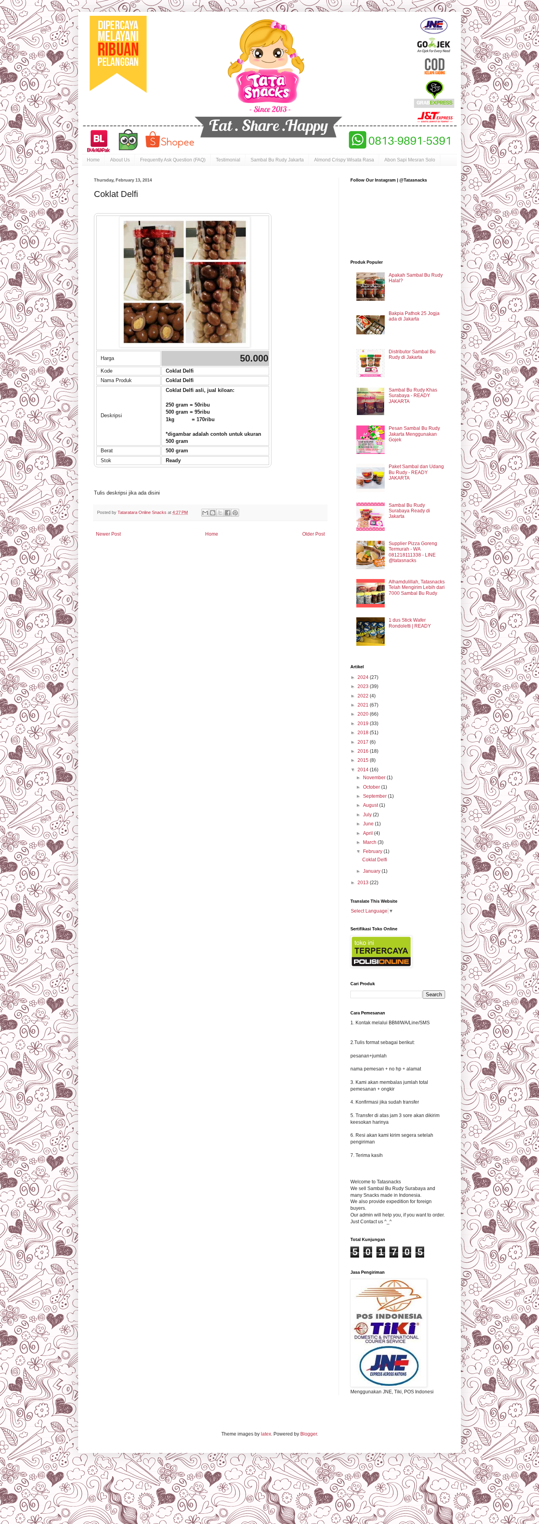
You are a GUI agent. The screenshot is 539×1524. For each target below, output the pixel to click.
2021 (363, 705)
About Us (120, 160)
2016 (363, 751)
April (368, 833)
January (372, 871)
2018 (363, 732)
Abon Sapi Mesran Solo (409, 160)
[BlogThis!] (213, 513)
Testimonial (228, 160)
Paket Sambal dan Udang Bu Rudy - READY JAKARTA (416, 472)
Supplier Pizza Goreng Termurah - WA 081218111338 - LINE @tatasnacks (413, 552)
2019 (363, 723)
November (375, 777)
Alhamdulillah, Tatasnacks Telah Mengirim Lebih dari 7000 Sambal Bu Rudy (417, 587)
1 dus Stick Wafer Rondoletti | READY (410, 622)
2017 (363, 742)
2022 (363, 696)
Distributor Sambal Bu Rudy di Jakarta (412, 354)
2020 (363, 714)
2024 (363, 677)
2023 (363, 686)
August (371, 805)
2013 (363, 882)
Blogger (308, 1434)
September (375, 796)
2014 (363, 769)
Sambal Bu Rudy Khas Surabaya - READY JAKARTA (413, 395)
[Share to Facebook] (228, 513)
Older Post (313, 534)
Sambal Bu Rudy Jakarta (277, 160)
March (370, 842)
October (372, 787)
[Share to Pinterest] (235, 513)
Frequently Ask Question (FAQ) (173, 160)
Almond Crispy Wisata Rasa (344, 160)
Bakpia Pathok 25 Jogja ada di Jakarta (414, 316)
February (373, 851)
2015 (363, 760)
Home (93, 160)
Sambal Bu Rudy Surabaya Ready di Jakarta (409, 510)
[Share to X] (220, 513)
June (369, 824)
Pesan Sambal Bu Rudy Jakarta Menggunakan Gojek (414, 434)
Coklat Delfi (374, 859)
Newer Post (108, 534)
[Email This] (205, 513)
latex (266, 1434)
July (368, 814)
